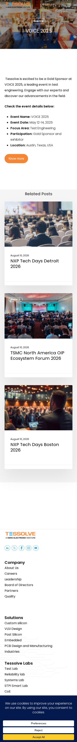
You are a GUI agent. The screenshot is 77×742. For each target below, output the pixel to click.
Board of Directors (19, 585)
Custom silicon (16, 623)
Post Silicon (13, 634)
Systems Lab (14, 680)
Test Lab (11, 668)
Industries (12, 651)
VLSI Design (13, 629)
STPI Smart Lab (16, 685)
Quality (10, 596)
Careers (11, 573)
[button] (69, 5)
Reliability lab (15, 674)
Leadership (13, 579)
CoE (8, 691)
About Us (12, 568)
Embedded (13, 640)
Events (38, 21)
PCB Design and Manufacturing (28, 646)
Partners (11, 590)
